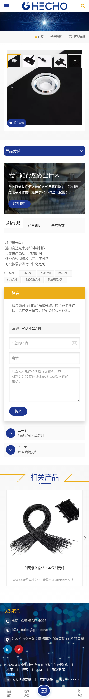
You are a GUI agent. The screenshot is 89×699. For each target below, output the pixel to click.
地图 (9, 670)
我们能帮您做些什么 (34, 175)
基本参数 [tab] (58, 225)
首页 (41, 37)
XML (40, 670)
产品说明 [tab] (34, 225)
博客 (25, 670)
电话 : (29, 621)
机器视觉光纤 (56, 280)
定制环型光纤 (32, 328)
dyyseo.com (69, 679)
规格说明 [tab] (13, 223)
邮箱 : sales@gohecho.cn (32, 630)
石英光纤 (12, 280)
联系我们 (19, 204)
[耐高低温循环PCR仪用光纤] (44, 528)
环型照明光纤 (32, 280)
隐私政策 (58, 670)
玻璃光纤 (63, 273)
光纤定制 (45, 273)
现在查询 (19, 123)
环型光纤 (27, 273)
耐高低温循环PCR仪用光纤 (44, 568)
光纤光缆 (56, 37)
